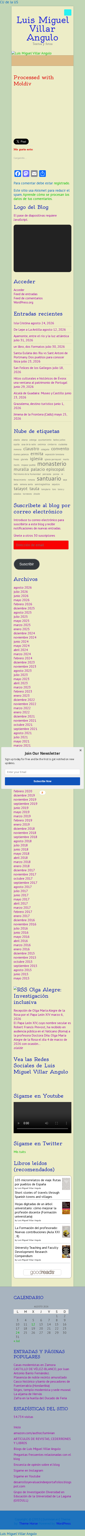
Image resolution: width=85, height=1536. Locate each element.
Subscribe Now (42, 781)
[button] (42, 753)
